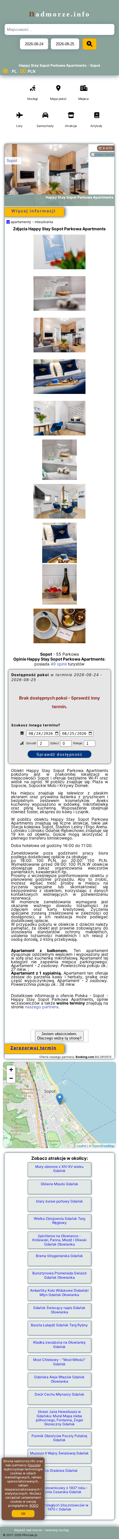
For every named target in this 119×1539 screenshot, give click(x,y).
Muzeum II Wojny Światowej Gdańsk (59, 1453)
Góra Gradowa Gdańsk (59, 1470)
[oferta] (8, 222)
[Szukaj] (89, 44)
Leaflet (81, 1145)
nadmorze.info (59, 14)
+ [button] (11, 1069)
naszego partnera (41, 1006)
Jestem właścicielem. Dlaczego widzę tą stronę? (59, 1036)
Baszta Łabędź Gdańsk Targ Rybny (59, 1325)
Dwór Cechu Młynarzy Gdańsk (59, 1394)
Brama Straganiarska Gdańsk (59, 1256)
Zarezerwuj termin (33, 1047)
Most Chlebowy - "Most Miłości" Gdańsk (59, 1361)
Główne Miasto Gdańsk (59, 1184)
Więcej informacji (33, 210)
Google (34, 1465)
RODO (33, 1506)
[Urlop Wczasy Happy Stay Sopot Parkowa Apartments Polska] (59, 252)
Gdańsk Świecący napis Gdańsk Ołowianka (59, 1310)
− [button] (11, 1078)
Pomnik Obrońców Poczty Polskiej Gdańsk (59, 1438)
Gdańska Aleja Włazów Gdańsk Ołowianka (59, 1379)
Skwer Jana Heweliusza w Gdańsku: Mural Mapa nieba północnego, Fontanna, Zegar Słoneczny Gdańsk (59, 1417)
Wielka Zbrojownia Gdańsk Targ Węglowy (59, 1220)
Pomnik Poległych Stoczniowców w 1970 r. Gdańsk (59, 1507)
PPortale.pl (29, 1535)
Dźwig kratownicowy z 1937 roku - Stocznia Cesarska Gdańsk (59, 1490)
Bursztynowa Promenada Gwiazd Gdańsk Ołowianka (59, 1275)
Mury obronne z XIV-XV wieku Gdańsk (59, 1168)
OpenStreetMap (103, 1145)
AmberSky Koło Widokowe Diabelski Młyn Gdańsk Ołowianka (59, 1292)
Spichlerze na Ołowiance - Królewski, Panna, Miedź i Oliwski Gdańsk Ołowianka (59, 1240)
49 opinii (59, 663)
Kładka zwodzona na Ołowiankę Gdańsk (59, 1344)
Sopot (12, 160)
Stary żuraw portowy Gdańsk (59, 1201)
